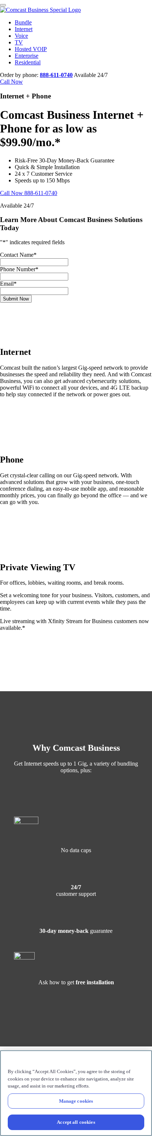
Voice (21, 36)
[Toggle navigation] (3, 5)
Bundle (23, 22)
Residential (28, 62)
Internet (23, 29)
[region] (76, 1093)
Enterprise (26, 56)
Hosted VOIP (31, 49)
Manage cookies (76, 1101)
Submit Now (16, 299)
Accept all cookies (76, 1122)
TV (19, 42)
